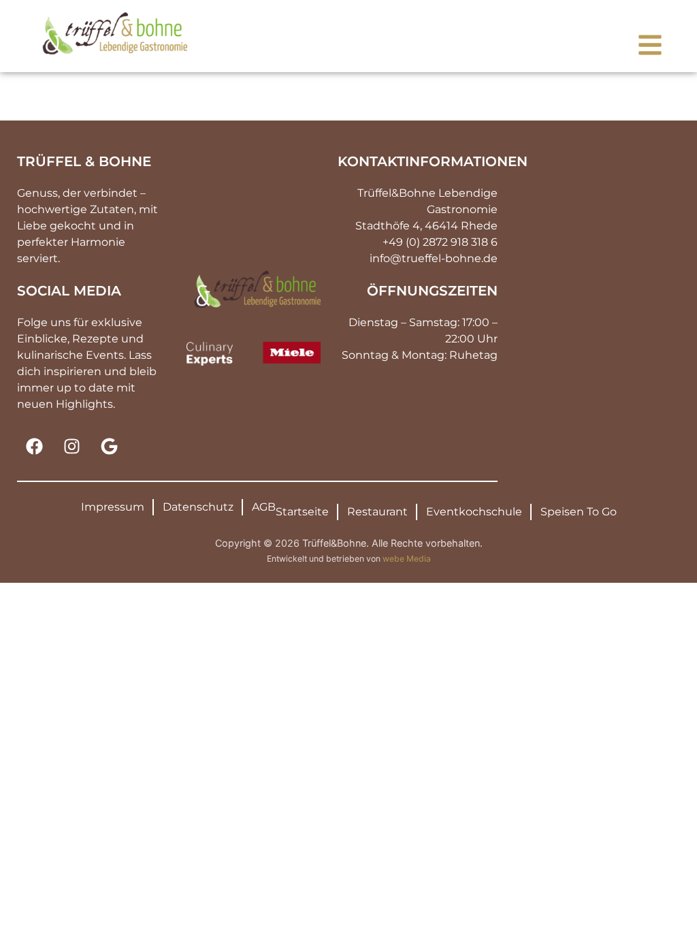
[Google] (109, 447)
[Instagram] (71, 447)
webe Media (407, 559)
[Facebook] (34, 447)
